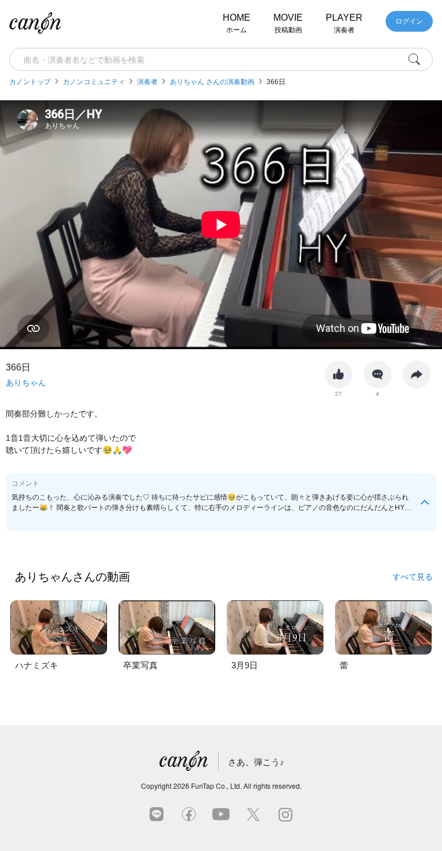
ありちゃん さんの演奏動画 (212, 82)
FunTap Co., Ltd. (216, 786)
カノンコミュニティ (94, 82)
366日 (275, 82)
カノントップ (30, 82)
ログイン (409, 21)
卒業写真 (140, 665)
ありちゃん (26, 382)
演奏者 (147, 82)
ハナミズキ (36, 665)
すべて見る (413, 576)
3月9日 (244, 665)
